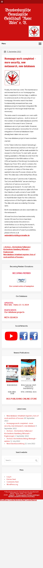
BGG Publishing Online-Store (21, 399)
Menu (4, 44)
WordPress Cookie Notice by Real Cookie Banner (18, 500)
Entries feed (11, 479)
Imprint (11, 495)
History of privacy (28, 496)
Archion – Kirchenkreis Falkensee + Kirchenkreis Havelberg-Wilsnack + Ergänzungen (18, 433)
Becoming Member (21, 273)
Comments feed (12, 482)
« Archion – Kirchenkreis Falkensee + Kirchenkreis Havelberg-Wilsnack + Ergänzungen (17, 249)
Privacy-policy (21, 495)
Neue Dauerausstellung (15, 444)
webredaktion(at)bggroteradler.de (17, 235)
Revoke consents (14, 496)
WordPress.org (12, 484)
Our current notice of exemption (21, 286)
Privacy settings (33, 495)
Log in (9, 477)
